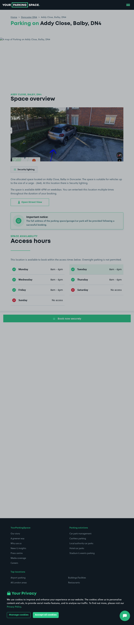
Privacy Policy (14, 606)
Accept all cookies (46, 615)
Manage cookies (18, 615)
